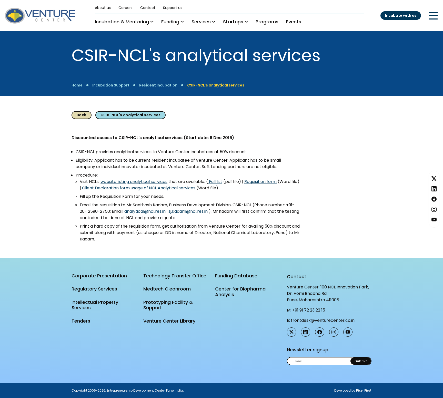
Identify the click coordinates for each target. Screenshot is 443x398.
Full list (215, 182)
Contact (147, 7)
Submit (361, 361)
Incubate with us (400, 15)
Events (293, 21)
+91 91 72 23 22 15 (308, 310)
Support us (172, 7)
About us (103, 7)
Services (201, 21)
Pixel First (363, 390)
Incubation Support (110, 85)
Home (77, 85)
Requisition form (260, 182)
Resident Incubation (158, 85)
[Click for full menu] (433, 16)
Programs (267, 21)
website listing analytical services (133, 182)
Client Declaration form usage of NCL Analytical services (138, 188)
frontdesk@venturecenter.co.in (323, 320)
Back (81, 115)
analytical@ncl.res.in (145, 211)
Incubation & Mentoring (122, 21)
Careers (125, 7)
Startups (233, 21)
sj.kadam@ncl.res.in (188, 211)
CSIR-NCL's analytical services (215, 85)
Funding (170, 21)
